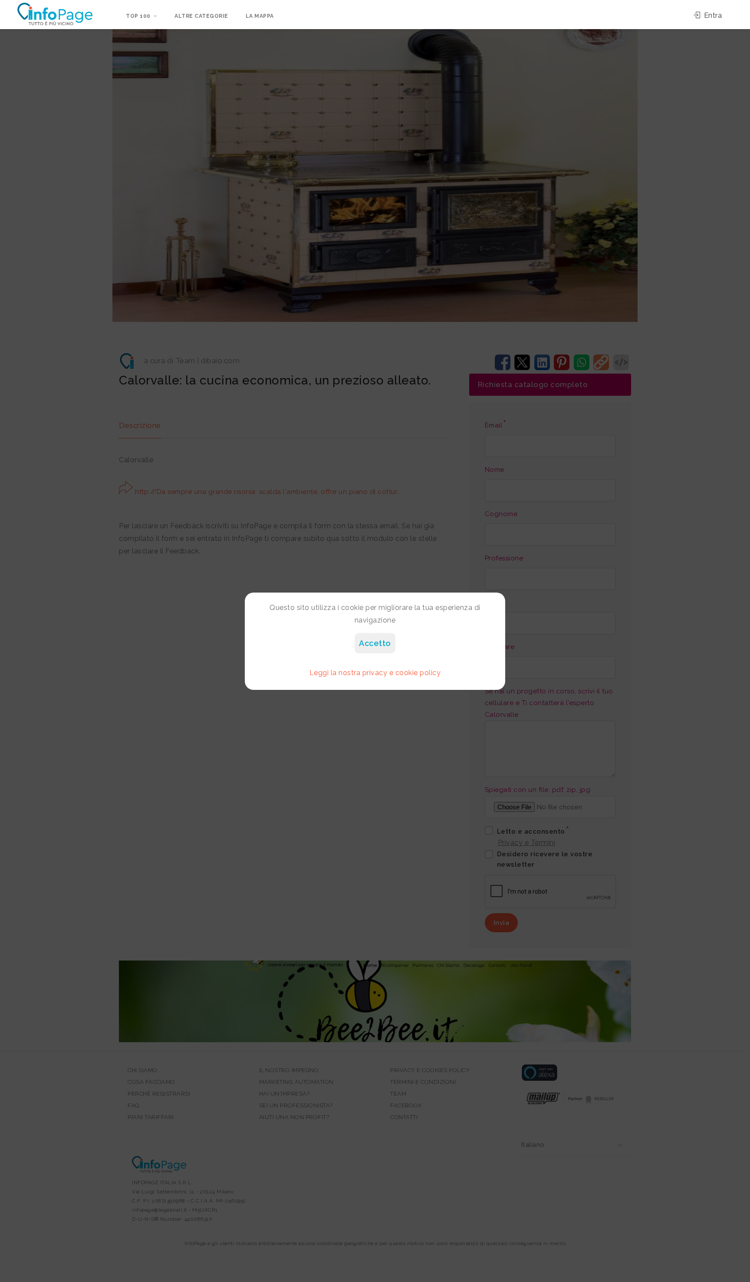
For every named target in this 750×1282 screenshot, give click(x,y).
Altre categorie (201, 16)
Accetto (375, 643)
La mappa (260, 16)
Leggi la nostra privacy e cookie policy (375, 673)
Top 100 (138, 16)
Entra (712, 15)
